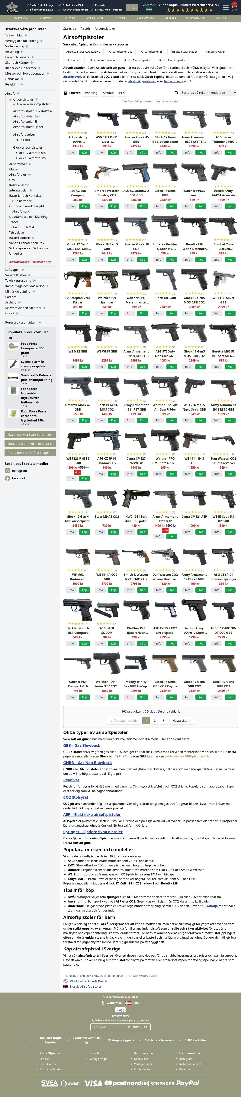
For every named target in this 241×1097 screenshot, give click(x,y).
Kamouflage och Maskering (25, 286)
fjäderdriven (173, 81)
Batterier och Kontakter (26, 196)
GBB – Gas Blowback (81, 745)
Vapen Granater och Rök (26, 243)
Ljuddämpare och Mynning (28, 217)
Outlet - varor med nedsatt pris (30, 444)
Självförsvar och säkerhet (23, 308)
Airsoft (10, 94)
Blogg (120, 1010)
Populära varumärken (21, 322)
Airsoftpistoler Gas (26, 116)
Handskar (12, 79)
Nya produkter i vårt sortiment (29, 435)
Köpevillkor (141, 1059)
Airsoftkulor (17, 174)
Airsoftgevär (18, 164)
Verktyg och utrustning (21, 41)
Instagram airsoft (190, 1064)
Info (71, 152)
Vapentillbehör (15, 275)
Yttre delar (16, 232)
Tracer (13, 222)
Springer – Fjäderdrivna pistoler (93, 831)
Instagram (19, 471)
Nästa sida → (181, 721)
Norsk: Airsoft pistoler (85, 986)
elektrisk (134, 81)
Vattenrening (14, 46)
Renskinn (11, 84)
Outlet (70, 18)
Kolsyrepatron (19, 185)
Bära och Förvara (17, 57)
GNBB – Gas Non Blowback (87, 762)
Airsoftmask (21, 211)
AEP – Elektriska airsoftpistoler (92, 814)
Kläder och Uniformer (20, 68)
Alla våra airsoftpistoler (33, 104)
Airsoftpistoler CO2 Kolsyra (32, 111)
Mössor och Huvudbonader (25, 73)
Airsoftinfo (145, 18)
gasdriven (149, 81)
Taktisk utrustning (18, 280)
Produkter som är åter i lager (28, 453)
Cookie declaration (51, 1069)
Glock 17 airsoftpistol (31, 153)
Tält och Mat (14, 35)
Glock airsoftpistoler (27, 147)
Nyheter (45, 18)
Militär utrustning (18, 291)
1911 (118, 756)
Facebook (19, 478)
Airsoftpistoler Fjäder (28, 127)
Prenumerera (137, 1027)
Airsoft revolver (24, 134)
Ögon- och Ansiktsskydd (26, 206)
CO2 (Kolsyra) (75, 797)
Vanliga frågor (99, 1059)
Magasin (15, 169)
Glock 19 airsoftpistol (31, 158)
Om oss (221, 18)
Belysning (12, 52)
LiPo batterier (22, 201)
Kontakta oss (102, 5)
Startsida (20, 18)
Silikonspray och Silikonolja (28, 248)
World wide (114, 1003)
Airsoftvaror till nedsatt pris (30, 262)
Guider (120, 18)
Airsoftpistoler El (25, 122)
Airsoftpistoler (23, 100)
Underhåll (16, 253)
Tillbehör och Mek (22, 227)
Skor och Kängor (17, 63)
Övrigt (9, 313)
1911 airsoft (21, 140)
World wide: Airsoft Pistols (89, 981)
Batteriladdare (19, 238)
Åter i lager (95, 18)
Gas (12, 180)
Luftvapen (12, 270)
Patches (11, 297)
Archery (10, 302)
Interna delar (18, 190)
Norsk (136, 1003)
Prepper (170, 18)
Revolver (71, 779)
